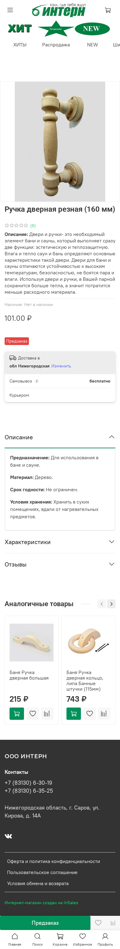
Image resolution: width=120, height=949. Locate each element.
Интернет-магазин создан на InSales (41, 902)
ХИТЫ (19, 44)
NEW (92, 44)
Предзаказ (45, 922)
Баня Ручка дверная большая (29, 675)
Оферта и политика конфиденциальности (53, 861)
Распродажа (56, 44)
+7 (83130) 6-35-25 (29, 790)
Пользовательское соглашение (42, 872)
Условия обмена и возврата (38, 883)
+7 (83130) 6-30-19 (28, 782)
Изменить (61, 366)
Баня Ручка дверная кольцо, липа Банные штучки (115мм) (84, 680)
